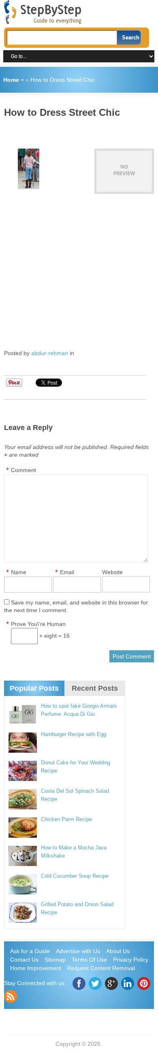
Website (112, 572)
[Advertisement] (81, 130)
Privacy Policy (130, 959)
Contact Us (24, 959)
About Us (118, 951)
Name (18, 572)
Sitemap (55, 959)
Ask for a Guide (30, 951)
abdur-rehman (49, 353)
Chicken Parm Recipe (66, 819)
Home (11, 80)
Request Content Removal (101, 968)
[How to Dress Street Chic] (124, 171)
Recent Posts (95, 688)
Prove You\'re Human (38, 624)
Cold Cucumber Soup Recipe (75, 876)
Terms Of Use (89, 959)
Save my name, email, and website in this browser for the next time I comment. (76, 606)
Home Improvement (35, 968)
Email (67, 572)
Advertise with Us (78, 951)
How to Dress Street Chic (62, 80)
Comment (23, 470)
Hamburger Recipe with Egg (73, 734)
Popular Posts (34, 688)
